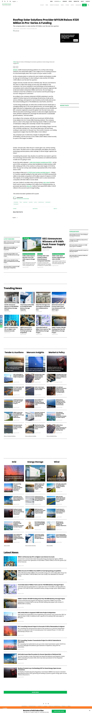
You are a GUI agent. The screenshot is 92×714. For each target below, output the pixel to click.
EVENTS (70, 1)
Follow (14, 62)
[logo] (6, 5)
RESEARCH (65, 1)
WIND (62, 5)
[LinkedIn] (10, 1)
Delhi (21, 202)
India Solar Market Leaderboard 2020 (40, 162)
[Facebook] (2, 1)
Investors (31, 202)
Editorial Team (32, 706)
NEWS (51, 1)
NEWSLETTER (76, 1)
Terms (68, 706)
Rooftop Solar (41, 202)
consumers (16, 202)
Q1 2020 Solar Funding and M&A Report (38, 172)
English (14, 1)
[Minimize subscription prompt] (89, 710)
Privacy (64, 706)
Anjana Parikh (23, 28)
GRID (47, 5)
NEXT (55, 208)
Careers (45, 706)
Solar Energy (47, 202)
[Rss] (5, 1)
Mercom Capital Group (54, 706)
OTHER (67, 5)
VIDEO (72, 5)
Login (84, 5)
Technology (16, 204)
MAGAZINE (78, 5)
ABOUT (82, 1)
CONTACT (88, 1)
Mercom (29, 186)
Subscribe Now (59, 711)
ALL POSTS (35, 208)
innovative (25, 202)
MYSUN (15, 70)
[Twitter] (7, 1)
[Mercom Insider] (58, 1)
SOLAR (42, 5)
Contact (40, 706)
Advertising (24, 706)
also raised (46, 182)
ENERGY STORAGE (54, 5)
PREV (15, 208)
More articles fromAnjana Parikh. (23, 198)
